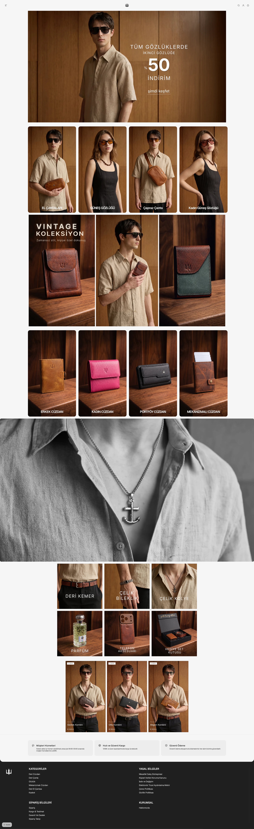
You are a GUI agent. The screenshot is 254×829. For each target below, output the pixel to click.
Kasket (32, 792)
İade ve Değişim (146, 781)
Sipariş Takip (34, 819)
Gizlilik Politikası (146, 792)
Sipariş (32, 808)
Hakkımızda (144, 808)
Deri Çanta (33, 778)
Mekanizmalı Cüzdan (38, 785)
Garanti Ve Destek (37, 815)
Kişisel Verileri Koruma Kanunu (153, 778)
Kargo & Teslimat (36, 811)
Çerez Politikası (146, 789)
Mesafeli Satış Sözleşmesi (150, 774)
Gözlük (32, 781)
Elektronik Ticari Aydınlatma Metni (154, 785)
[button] (86, 696)
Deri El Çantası (35, 789)
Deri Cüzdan (34, 774)
